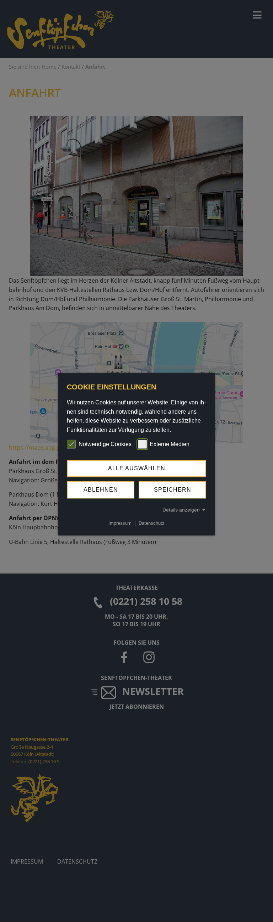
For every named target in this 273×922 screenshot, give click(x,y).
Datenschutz (152, 523)
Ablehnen (101, 490)
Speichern (172, 490)
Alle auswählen (136, 468)
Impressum (120, 523)
